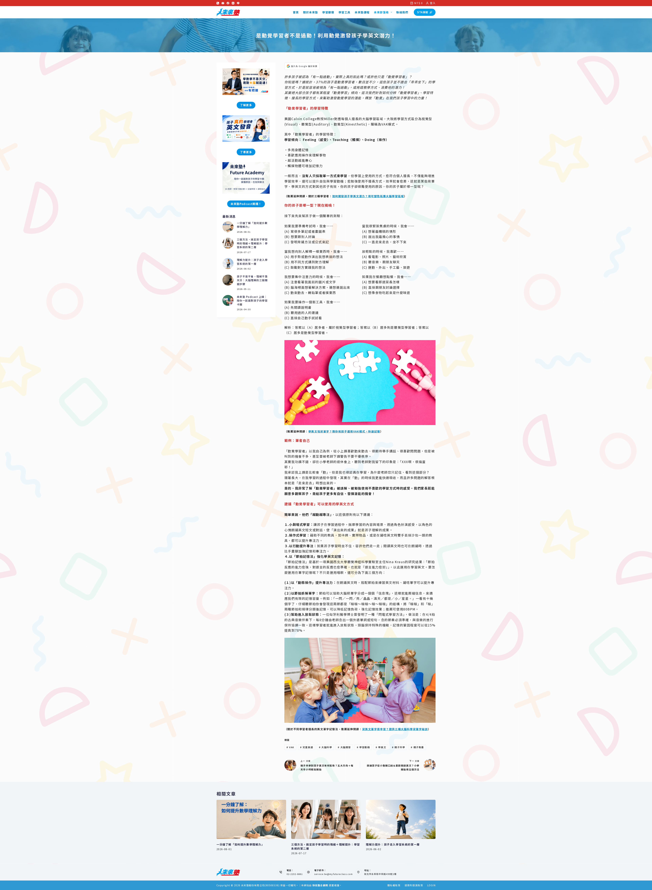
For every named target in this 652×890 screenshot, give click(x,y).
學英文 (381, 747)
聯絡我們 (402, 12)
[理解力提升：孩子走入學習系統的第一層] (227, 263)
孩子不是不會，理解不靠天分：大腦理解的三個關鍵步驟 (252, 280)
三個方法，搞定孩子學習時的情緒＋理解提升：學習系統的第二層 (252, 243)
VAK (290, 747)
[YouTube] (233, 3)
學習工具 (344, 12)
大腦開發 (344, 747)
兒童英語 (306, 747)
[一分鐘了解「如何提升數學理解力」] (227, 226)
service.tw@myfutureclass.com (333, 874)
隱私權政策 (393, 885)
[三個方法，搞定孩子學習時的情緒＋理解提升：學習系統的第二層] (227, 243)
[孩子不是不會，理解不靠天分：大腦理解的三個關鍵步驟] (227, 280)
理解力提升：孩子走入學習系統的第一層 (252, 261)
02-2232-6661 (295, 874)
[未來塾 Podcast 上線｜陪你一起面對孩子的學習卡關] (227, 300)
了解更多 (246, 105)
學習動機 (363, 747)
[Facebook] (228, 3)
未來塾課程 (362, 12)
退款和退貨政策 (414, 885)
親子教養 (417, 747)
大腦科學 (325, 747)
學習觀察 (328, 12)
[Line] (238, 3)
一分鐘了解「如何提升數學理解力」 (240, 844)
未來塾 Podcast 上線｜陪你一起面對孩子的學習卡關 (252, 300)
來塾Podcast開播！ (246, 204)
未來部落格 (381, 12)
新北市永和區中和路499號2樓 (380, 874)
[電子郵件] (223, 3)
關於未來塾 (310, 12)
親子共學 (398, 747)
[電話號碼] (217, 3)
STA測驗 (422, 12)
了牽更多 (246, 152)
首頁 (296, 12)
